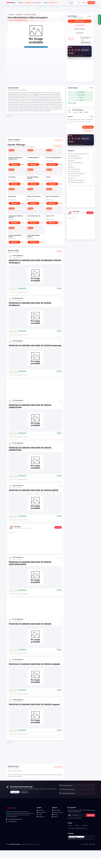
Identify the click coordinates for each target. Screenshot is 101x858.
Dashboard (42, 816)
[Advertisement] (80, 69)
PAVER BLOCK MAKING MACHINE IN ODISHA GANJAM (34, 664)
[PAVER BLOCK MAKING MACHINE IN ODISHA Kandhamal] (35, 318)
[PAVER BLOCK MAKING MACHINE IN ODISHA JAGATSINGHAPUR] (35, 577)
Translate (79, 838)
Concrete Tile (71, 178)
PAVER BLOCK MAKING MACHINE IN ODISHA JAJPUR (33, 490)
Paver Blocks (71, 160)
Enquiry (15, 164)
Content (77, 825)
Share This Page (80, 29)
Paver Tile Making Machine (75, 158)
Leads (40, 814)
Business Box (42, 812)
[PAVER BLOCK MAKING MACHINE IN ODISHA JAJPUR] (35, 503)
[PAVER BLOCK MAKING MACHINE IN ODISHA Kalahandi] (35, 358)
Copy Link (80, 33)
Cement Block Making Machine (76, 182)
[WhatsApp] (69, 50)
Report (56, 816)
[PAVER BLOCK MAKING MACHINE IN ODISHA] (35, 637)
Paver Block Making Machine (75, 162)
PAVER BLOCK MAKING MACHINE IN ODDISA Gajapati (34, 704)
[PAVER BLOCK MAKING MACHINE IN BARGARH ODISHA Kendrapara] (35, 276)
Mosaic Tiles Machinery (74, 169)
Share (60, 288)
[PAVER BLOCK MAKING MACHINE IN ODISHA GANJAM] (35, 677)
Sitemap (93, 844)
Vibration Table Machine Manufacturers (78, 154)
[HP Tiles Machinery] (73, 39)
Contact (56, 814)
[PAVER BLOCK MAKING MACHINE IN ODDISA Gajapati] (35, 717)
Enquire (60, 251)
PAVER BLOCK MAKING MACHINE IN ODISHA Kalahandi (35, 345)
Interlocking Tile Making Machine (76, 173)
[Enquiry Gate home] (11, 2)
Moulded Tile (71, 167)
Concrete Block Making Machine (76, 180)
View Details (23, 288)
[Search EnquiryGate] (79, 2)
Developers (85, 844)
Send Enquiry (80, 21)
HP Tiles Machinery (18, 20)
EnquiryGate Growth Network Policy (77, 828)
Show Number (80, 25)
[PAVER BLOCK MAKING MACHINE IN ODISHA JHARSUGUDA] (35, 420)
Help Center (57, 810)
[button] (53, 2)
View (23, 164)
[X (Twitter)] (75, 50)
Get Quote (59, 140)
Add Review (59, 767)
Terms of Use (85, 825)
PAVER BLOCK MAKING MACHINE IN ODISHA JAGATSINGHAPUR (30, 563)
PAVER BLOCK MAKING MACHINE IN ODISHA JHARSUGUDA (30, 406)
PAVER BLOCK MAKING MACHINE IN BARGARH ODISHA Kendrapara (35, 261)
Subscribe (90, 815)
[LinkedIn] (79, 50)
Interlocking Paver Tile (74, 176)
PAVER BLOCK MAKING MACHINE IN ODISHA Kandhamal (30, 304)
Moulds (70, 165)
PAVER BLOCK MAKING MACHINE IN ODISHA (30, 624)
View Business (86, 42)
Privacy (70, 825)
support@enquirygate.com (15, 819)
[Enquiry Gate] (11, 808)
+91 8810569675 (12, 821)
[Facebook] (72, 50)
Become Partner (58, 812)
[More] (60, 256)
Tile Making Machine (73, 156)
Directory (41, 810)
